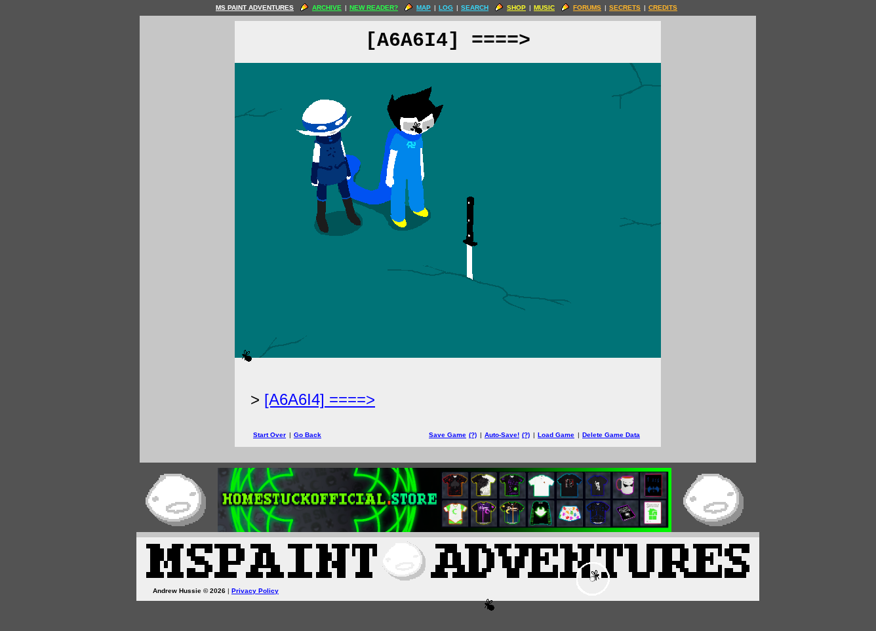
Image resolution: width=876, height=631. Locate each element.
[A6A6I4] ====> (319, 399)
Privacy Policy (255, 590)
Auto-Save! (502, 434)
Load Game (556, 434)
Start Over (269, 434)
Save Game (447, 434)
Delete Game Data (611, 434)
